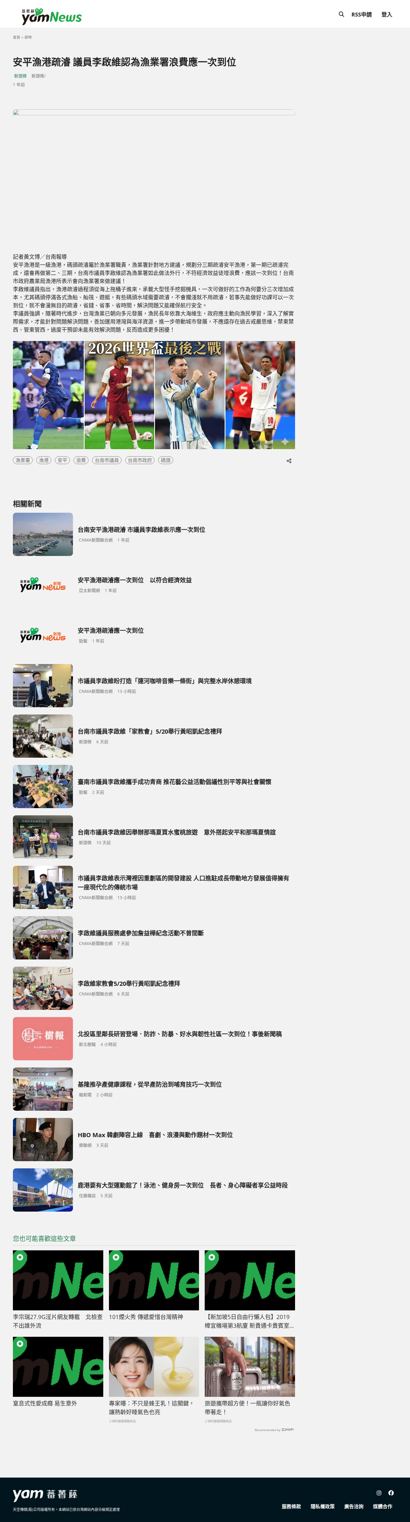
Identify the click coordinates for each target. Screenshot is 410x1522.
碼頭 (165, 460)
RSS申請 (361, 14)
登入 (386, 14)
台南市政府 (140, 460)
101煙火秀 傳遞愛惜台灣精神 (146, 1317)
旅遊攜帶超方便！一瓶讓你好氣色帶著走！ (247, 1408)
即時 (28, 37)
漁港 (44, 460)
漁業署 (23, 460)
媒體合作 (382, 1506)
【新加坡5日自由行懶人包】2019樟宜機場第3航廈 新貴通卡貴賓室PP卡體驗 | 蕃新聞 (247, 1321)
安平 (62, 460)
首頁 (16, 37)
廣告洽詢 (353, 1506)
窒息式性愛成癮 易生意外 (45, 1403)
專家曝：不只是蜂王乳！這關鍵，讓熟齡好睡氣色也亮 (151, 1408)
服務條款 (291, 1506)
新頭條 (20, 76)
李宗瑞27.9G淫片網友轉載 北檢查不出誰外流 (58, 1321)
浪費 (81, 460)
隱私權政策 (323, 1506)
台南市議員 (107, 460)
